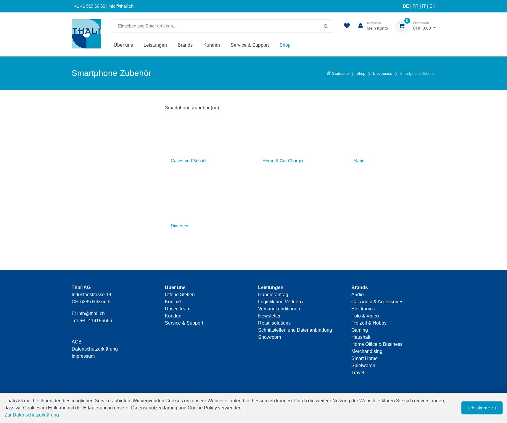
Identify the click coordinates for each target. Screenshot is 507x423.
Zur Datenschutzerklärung (31, 414)
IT (424, 6)
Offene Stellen (180, 294)
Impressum (83, 356)
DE (406, 6)
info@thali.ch (91, 313)
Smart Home (364, 358)
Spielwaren (363, 365)
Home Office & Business (377, 344)
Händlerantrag (273, 294)
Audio (357, 294)
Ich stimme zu (482, 407)
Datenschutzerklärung (95, 348)
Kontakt (173, 301)
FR (416, 6)
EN (432, 6)
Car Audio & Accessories (377, 301)
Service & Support (250, 45)
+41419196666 (96, 320)
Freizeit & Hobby (369, 322)
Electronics (363, 308)
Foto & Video (365, 315)
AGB (77, 341)
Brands (185, 45)
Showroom (269, 337)
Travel (357, 372)
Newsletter (269, 315)
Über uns (123, 45)
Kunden (211, 45)
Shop (285, 45)
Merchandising (366, 351)
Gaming (359, 330)
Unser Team (177, 308)
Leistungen (155, 45)
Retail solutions (274, 322)
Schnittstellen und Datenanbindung (295, 330)
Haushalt (360, 337)
